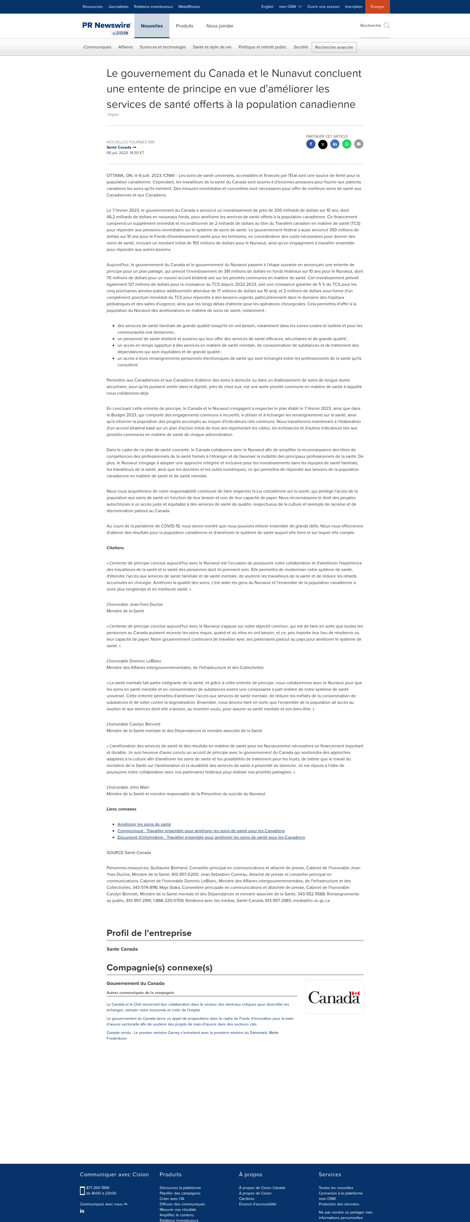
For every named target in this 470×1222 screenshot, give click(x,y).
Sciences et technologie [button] (163, 47)
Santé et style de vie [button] (212, 47)
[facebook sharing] (311, 144)
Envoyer (378, 7)
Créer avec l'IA (172, 1199)
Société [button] (301, 47)
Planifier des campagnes (180, 1193)
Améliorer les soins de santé (144, 824)
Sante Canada (122, 949)
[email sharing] (358, 144)
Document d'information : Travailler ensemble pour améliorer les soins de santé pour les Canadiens (211, 837)
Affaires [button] (125, 47)
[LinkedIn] (83, 1211)
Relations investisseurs (153, 7)
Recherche (370, 25)
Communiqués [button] (97, 47)
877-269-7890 (98, 1188)
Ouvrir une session (323, 7)
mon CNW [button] (288, 7)
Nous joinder (220, 25)
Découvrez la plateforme (180, 1188)
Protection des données (339, 1204)
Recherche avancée (334, 47)
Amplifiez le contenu (177, 1215)
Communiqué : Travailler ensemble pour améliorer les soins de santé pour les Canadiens (201, 831)
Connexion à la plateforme (341, 1193)
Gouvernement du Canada (136, 983)
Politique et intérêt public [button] (263, 47)
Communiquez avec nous (102, 1204)
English (267, 7)
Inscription (354, 7)
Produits (184, 25)
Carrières (247, 1199)
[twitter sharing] (322, 145)
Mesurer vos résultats (178, 1209)
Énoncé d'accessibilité (257, 1204)
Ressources (93, 7)
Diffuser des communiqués (182, 1204)
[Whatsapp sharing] (346, 144)
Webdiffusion (189, 7)
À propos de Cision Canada (262, 1188)
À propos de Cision (255, 1193)
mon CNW (327, 1199)
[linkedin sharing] (334, 144)
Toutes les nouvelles (336, 1188)
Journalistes (118, 7)
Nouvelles (152, 25)
